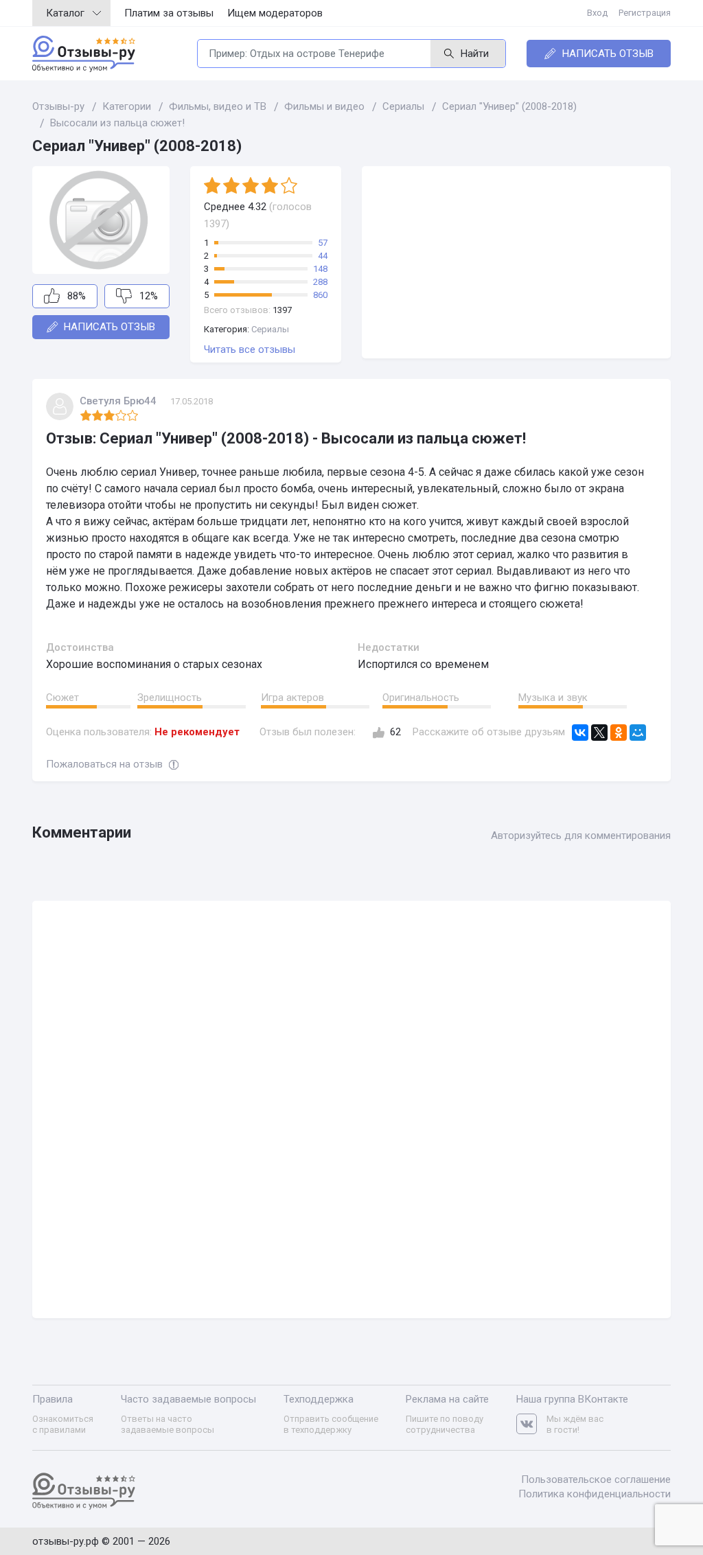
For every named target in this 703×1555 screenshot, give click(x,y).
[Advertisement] (516, 262)
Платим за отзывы (169, 13)
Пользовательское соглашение (596, 1479)
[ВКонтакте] (580, 732)
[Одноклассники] (618, 732)
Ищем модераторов (275, 13)
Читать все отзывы (249, 349)
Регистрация (645, 13)
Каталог (65, 13)
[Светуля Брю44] (59, 406)
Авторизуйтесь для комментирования (581, 835)
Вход (597, 13)
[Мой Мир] (638, 732)
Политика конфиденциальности (594, 1494)
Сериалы (270, 329)
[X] (599, 732)
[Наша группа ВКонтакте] (531, 1424)
